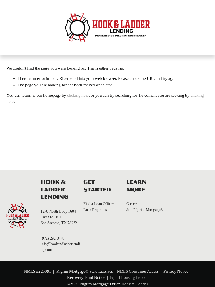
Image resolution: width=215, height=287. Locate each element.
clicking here (78, 95)
